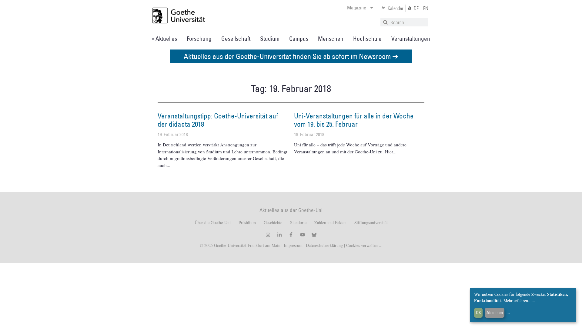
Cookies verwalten (362, 245)
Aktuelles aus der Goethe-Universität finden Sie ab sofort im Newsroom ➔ (291, 56)
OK (478, 312)
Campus (298, 38)
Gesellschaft (235, 38)
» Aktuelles (164, 38)
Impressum (293, 245)
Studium (269, 38)
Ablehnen (495, 312)
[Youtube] (302, 234)
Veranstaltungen (410, 38)
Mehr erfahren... (517, 300)
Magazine (356, 8)
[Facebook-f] (291, 234)
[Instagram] (268, 234)
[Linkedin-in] (279, 234)
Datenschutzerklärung (324, 245)
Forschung (199, 38)
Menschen (330, 38)
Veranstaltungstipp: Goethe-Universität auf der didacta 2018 (218, 120)
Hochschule (367, 38)
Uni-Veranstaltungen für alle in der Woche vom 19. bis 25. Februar (354, 120)
